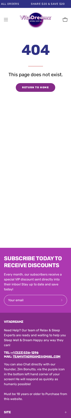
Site (7, 412)
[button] (56, 19)
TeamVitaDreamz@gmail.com (36, 356)
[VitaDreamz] (36, 19)
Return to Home (35, 87)
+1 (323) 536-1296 (24, 352)
